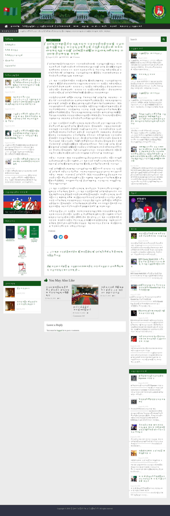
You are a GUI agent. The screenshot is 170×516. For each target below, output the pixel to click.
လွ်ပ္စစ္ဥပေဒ (22, 288)
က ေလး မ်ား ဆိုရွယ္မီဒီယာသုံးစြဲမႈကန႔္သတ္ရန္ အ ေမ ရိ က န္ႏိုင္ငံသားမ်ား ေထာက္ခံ (152, 478)
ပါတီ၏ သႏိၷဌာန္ (11, 50)
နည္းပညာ (84, 26)
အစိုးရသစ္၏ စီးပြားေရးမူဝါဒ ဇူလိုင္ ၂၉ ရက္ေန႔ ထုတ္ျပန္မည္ (112, 290)
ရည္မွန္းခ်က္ (10, 66)
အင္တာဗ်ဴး (113, 26)
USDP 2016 (65, 57)
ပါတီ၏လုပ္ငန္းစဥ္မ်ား (13, 55)
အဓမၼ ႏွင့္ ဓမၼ (146, 74)
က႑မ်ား (93, 26)
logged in (60, 330)
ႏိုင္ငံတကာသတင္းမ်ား (63, 26)
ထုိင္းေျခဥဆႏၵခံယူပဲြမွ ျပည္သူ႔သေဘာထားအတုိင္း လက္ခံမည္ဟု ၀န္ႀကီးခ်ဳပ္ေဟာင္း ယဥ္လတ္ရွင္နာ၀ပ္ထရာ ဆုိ (85, 268)
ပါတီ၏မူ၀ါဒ (10, 45)
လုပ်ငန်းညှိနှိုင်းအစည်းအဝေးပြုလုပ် (82, 308)
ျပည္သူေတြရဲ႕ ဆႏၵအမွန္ (148, 93)
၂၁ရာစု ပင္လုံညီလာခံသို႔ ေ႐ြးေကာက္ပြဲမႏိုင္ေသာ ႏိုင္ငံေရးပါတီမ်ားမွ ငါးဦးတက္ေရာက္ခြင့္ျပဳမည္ (84, 253)
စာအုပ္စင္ (123, 26)
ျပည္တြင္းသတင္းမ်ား (46, 26)
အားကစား (75, 26)
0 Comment (76, 57)
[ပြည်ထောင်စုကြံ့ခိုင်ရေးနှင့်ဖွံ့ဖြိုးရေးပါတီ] (10, 9)
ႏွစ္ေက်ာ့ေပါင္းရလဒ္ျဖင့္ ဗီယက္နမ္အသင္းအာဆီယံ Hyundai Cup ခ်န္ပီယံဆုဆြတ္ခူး (151, 287)
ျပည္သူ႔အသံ (136, 26)
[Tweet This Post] (61, 236)
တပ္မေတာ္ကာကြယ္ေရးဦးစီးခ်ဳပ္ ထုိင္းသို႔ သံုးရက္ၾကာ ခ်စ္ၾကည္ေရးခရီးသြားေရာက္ (57, 291)
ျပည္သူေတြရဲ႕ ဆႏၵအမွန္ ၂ (150, 53)
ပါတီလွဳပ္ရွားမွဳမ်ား (28, 26)
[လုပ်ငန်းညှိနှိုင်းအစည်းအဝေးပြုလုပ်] (85, 286)
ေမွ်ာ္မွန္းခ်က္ (9, 60)
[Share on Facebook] (55, 236)
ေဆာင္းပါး (104, 26)
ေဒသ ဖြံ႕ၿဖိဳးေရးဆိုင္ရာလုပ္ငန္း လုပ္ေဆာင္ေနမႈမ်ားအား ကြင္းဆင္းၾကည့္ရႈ (26, 161)
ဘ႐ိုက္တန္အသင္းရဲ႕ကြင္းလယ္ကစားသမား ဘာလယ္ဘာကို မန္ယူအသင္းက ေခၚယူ (152, 338)
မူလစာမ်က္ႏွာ (14, 26)
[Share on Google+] (66, 236)
